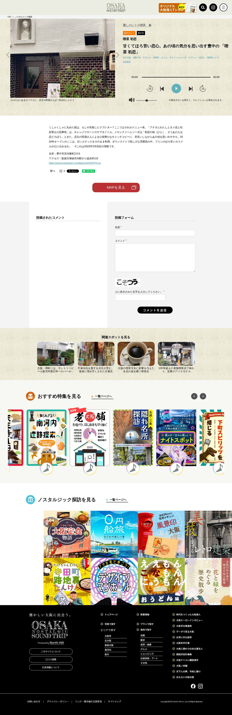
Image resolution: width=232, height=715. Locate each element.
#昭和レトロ (213, 57)
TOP (9, 16)
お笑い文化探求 (184, 637)
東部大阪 (109, 645)
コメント (121, 240)
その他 (143, 662)
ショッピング (147, 653)
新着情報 (144, 614)
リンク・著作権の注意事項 (88, 701)
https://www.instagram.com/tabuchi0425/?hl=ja (75, 163)
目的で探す (146, 629)
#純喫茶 (127, 62)
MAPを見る (116, 187)
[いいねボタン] (51, 171)
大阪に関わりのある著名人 (189, 648)
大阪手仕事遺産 (184, 625)
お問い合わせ (33, 701)
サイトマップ (114, 701)
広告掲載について (51, 667)
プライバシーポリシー (58, 701)
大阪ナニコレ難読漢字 (187, 660)
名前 (118, 227)
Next (117, 54)
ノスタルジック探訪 (23, 16)
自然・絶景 (146, 644)
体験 (142, 635)
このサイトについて (51, 651)
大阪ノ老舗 (181, 665)
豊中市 (141, 33)
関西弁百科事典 (184, 654)
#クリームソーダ (178, 57)
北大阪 (108, 640)
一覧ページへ (102, 396)
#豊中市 (137, 57)
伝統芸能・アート (149, 658)
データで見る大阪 (185, 631)
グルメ (143, 649)
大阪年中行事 (183, 642)
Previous (8, 54)
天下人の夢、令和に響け (188, 671)
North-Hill (57, 642)
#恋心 (202, 57)
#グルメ (147, 57)
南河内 (108, 649)
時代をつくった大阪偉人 (188, 614)
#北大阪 (127, 57)
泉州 (107, 654)
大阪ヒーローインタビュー (189, 620)
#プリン (193, 57)
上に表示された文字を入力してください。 (139, 291)
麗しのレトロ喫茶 (134, 25)
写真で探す (110, 624)
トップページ (111, 614)
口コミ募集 (51, 659)
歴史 (142, 639)
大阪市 (108, 636)
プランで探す (147, 624)
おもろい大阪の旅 (185, 677)
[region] (68, 267)
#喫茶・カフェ (160, 57)
